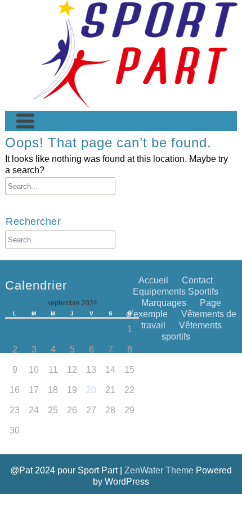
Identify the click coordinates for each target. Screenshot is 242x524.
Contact (27, 254)
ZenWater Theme (160, 470)
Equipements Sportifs (175, 291)
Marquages (163, 302)
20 (91, 389)
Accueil (153, 280)
